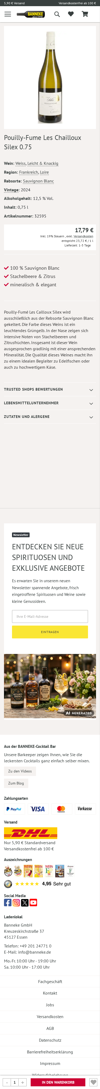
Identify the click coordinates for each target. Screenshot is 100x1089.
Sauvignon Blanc (38, 181)
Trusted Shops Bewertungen (33, 389)
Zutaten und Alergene (27, 416)
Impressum (50, 1063)
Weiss (20, 163)
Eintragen (50, 632)
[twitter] (25, 904)
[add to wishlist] (71, 14)
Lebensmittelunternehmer (31, 403)
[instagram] (16, 904)
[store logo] (26, 14)
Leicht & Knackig (42, 163)
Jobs (50, 1004)
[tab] (50, 389)
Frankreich (28, 172)
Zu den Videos (20, 771)
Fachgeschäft (50, 981)
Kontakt (50, 993)
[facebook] (7, 904)
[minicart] (85, 14)
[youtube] (33, 904)
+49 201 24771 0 (35, 946)
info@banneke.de (34, 952)
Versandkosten (83, 236)
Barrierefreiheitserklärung (50, 1051)
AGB (50, 1028)
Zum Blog (16, 783)
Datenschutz (50, 1040)
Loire (44, 172)
